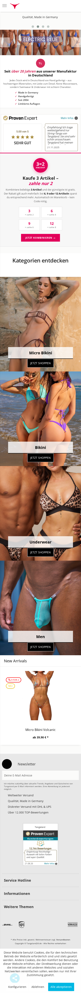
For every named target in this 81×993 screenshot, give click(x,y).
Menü (5, 6)
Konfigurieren (17, 987)
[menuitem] (5, 6)
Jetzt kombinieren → (40, 237)
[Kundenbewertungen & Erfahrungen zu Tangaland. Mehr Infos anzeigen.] (40, 844)
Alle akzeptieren (61, 987)
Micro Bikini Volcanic (40, 730)
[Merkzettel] (55, 6)
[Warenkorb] (74, 6)
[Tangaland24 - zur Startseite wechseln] (15, 6)
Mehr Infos (67, 118)
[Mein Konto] (64, 6)
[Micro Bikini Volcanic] (40, 695)
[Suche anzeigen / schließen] (45, 6)
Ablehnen (37, 987)
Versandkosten (63, 939)
